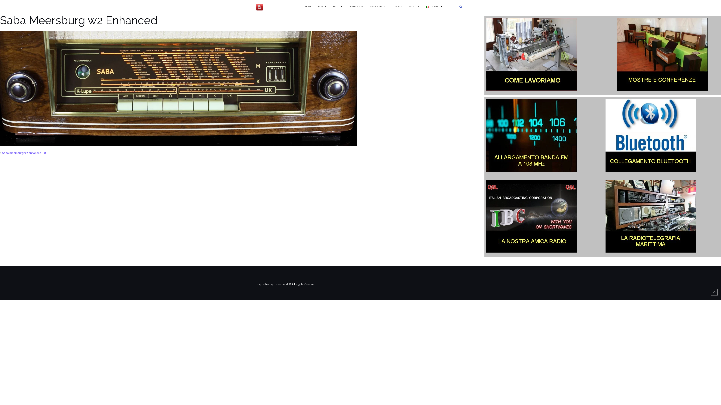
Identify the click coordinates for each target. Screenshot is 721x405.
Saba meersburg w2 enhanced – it (24, 153)
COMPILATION (356, 6)
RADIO (336, 6)
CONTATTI (398, 6)
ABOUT (412, 6)
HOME (308, 6)
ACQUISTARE (376, 6)
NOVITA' (322, 6)
